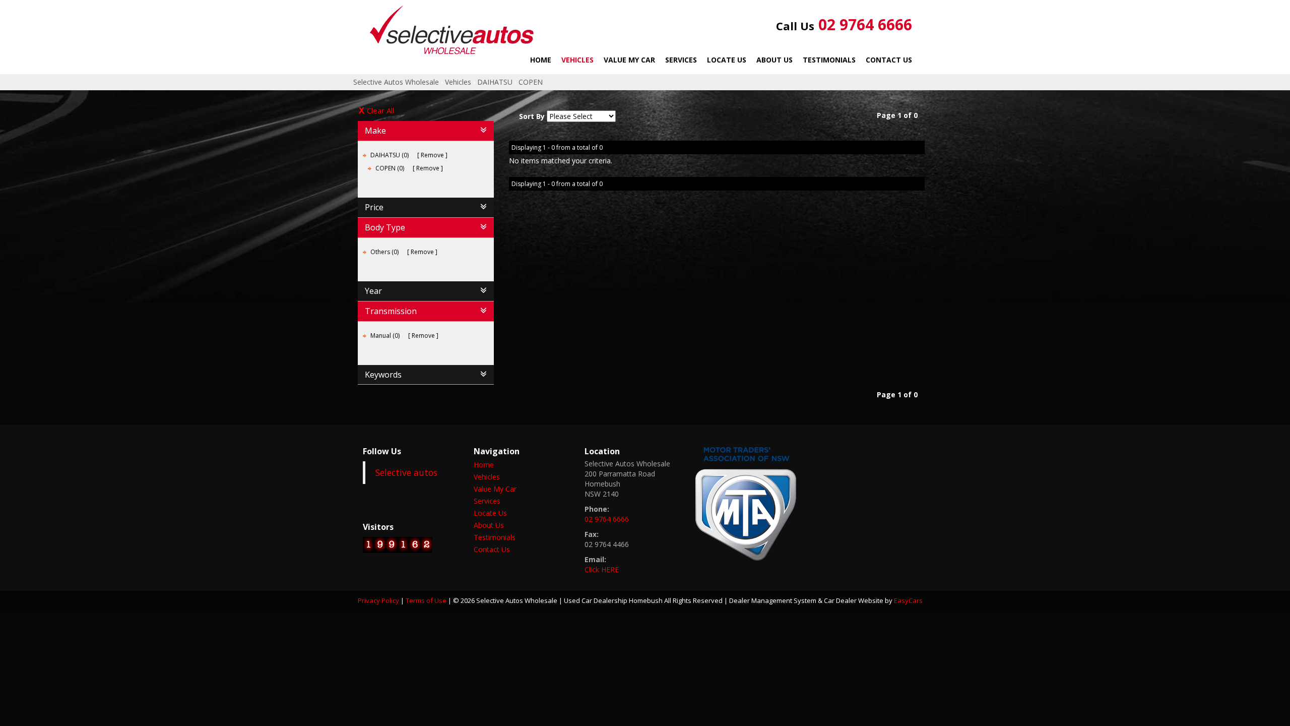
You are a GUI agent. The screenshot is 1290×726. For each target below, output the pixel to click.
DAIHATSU (494, 82)
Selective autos (406, 472)
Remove (432, 155)
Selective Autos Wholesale (396, 82)
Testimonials (829, 60)
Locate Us (726, 60)
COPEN (531, 82)
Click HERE (602, 569)
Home (540, 60)
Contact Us (889, 60)
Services (681, 60)
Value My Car (629, 60)
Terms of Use (427, 600)
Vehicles (577, 60)
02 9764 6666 (844, 24)
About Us (774, 60)
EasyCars (908, 600)
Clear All (380, 110)
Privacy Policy (379, 600)
